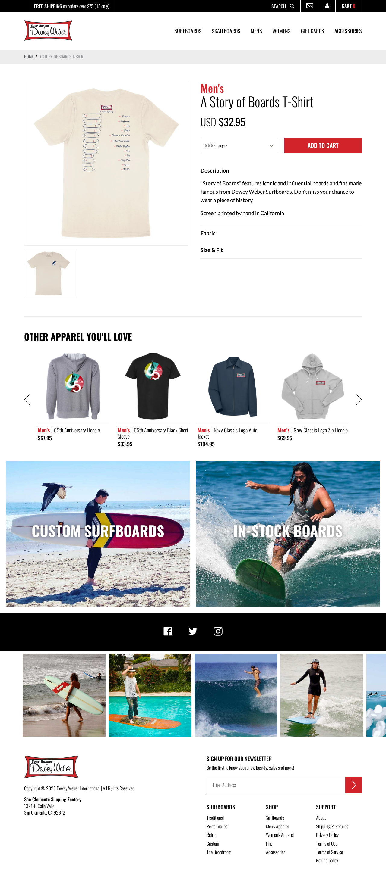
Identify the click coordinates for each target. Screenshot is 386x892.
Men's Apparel (277, 826)
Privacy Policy (327, 834)
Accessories (275, 852)
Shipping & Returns (332, 826)
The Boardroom (219, 852)
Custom (213, 843)
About (321, 817)
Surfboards (221, 807)
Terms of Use (326, 843)
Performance (217, 826)
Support (326, 807)
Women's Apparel (280, 834)
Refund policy (327, 860)
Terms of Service (329, 852)
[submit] (353, 785)
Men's (212, 88)
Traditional (215, 817)
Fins (269, 843)
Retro (211, 834)
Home (28, 56)
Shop (272, 807)
